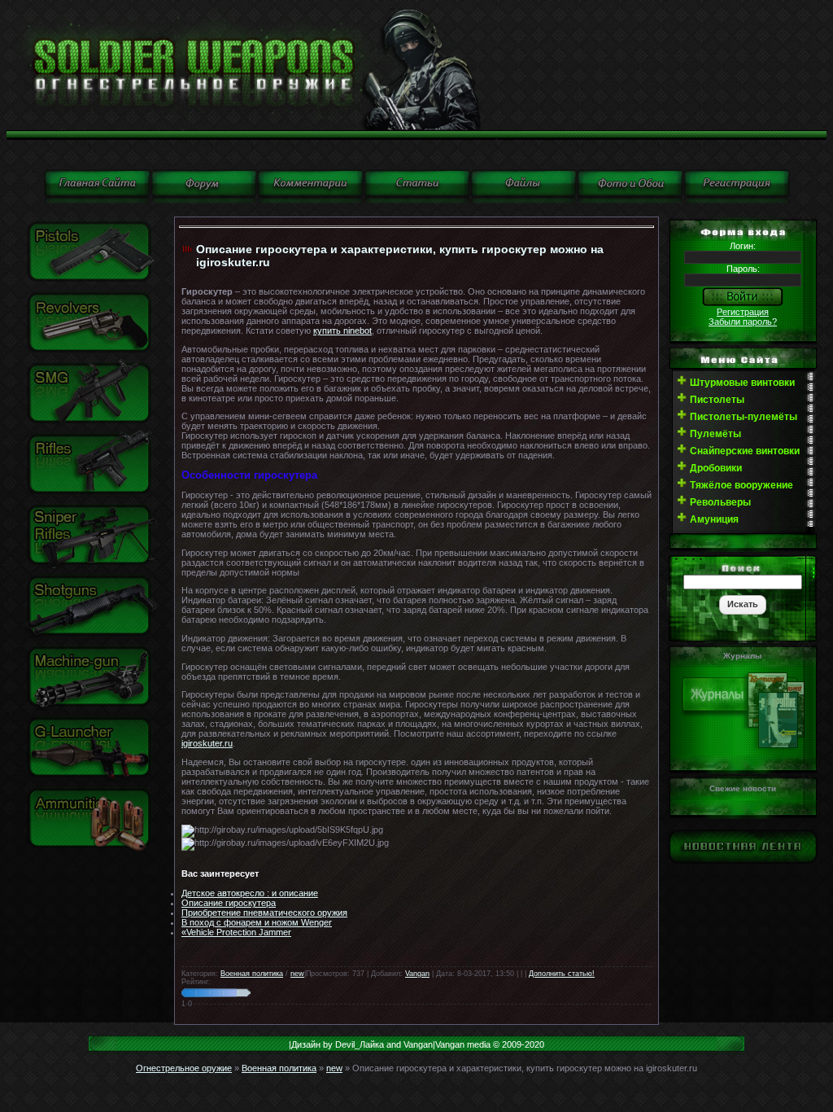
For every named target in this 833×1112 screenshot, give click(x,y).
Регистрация (743, 312)
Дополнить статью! (562, 974)
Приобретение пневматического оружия (264, 912)
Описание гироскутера (228, 903)
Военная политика (251, 974)
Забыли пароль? (743, 321)
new (297, 974)
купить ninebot (342, 330)
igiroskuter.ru (207, 743)
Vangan (417, 974)
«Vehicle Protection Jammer (236, 932)
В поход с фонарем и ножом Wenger (256, 922)
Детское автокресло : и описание (249, 893)
